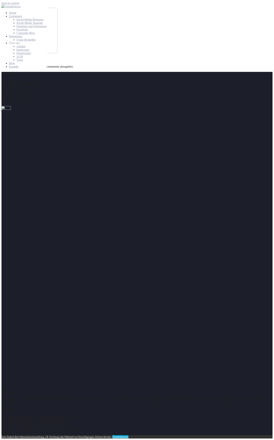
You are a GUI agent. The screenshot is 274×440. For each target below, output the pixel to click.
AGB (19, 56)
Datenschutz (23, 53)
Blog (12, 63)
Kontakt (13, 66)
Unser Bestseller (26, 39)
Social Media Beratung (29, 19)
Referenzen (15, 36)
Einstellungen (120, 436)
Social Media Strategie (29, 22)
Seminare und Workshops (31, 26)
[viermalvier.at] (10, 6)
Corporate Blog (25, 33)
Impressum (22, 49)
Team (19, 59)
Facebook (22, 29)
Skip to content (10, 3)
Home (12, 12)
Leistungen (15, 16)
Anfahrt (21, 46)
